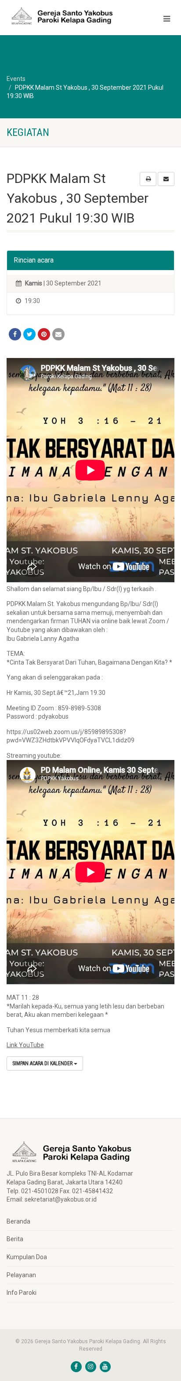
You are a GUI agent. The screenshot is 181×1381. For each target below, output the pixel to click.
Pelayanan (21, 1275)
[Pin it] (44, 334)
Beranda (18, 1221)
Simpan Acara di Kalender (43, 1063)
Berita (15, 1238)
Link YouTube (25, 1045)
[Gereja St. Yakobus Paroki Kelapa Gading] (60, 16)
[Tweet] (29, 334)
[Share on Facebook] (15, 334)
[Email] (58, 334)
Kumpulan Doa (27, 1256)
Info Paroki (21, 1292)
